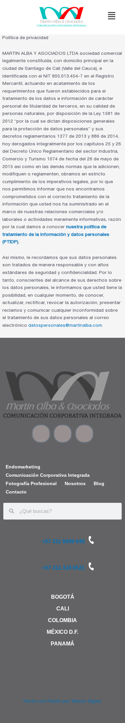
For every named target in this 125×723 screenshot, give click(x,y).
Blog (99, 483)
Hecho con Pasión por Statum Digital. (62, 701)
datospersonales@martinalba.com (65, 325)
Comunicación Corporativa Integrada (48, 475)
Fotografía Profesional (31, 483)
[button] (112, 16)
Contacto (16, 491)
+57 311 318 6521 (63, 568)
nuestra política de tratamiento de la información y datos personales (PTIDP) (55, 235)
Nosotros (75, 483)
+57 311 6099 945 (63, 541)
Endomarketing (23, 466)
